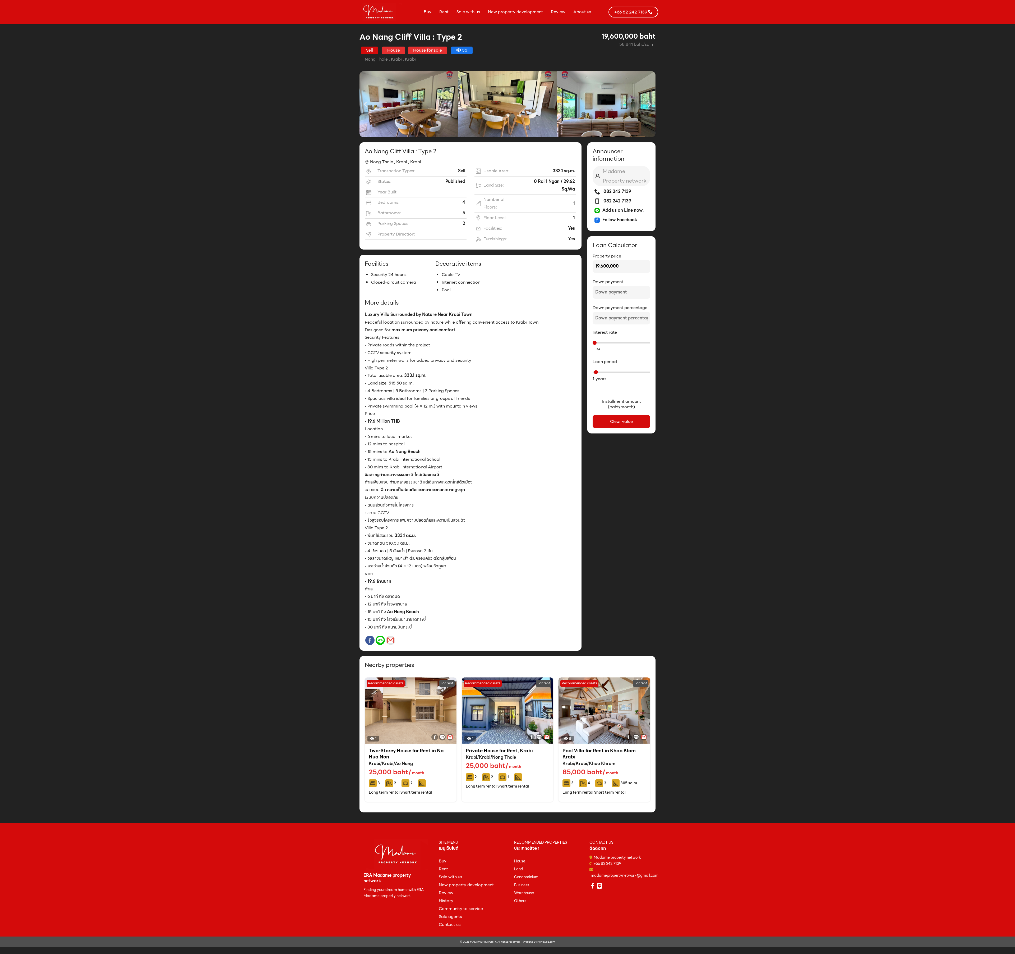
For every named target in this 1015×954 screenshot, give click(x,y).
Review (558, 11)
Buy (427, 11)
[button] (365, 104)
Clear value (621, 421)
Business (521, 885)
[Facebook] (370, 640)
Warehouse (524, 893)
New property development (515, 11)
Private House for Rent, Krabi (499, 751)
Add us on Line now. (623, 210)
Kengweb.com (546, 942)
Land (518, 869)
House (519, 861)
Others (520, 901)
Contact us (450, 924)
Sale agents (450, 916)
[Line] (380, 640)
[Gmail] (390, 640)
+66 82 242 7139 (607, 863)
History (446, 900)
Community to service (461, 908)
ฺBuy (442, 861)
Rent (444, 11)
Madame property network (617, 857)
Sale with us (468, 11)
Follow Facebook (619, 219)
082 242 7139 (616, 191)
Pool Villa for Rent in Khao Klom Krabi (599, 754)
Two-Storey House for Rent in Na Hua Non (406, 754)
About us (582, 11)
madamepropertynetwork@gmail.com (624, 875)
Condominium (526, 877)
